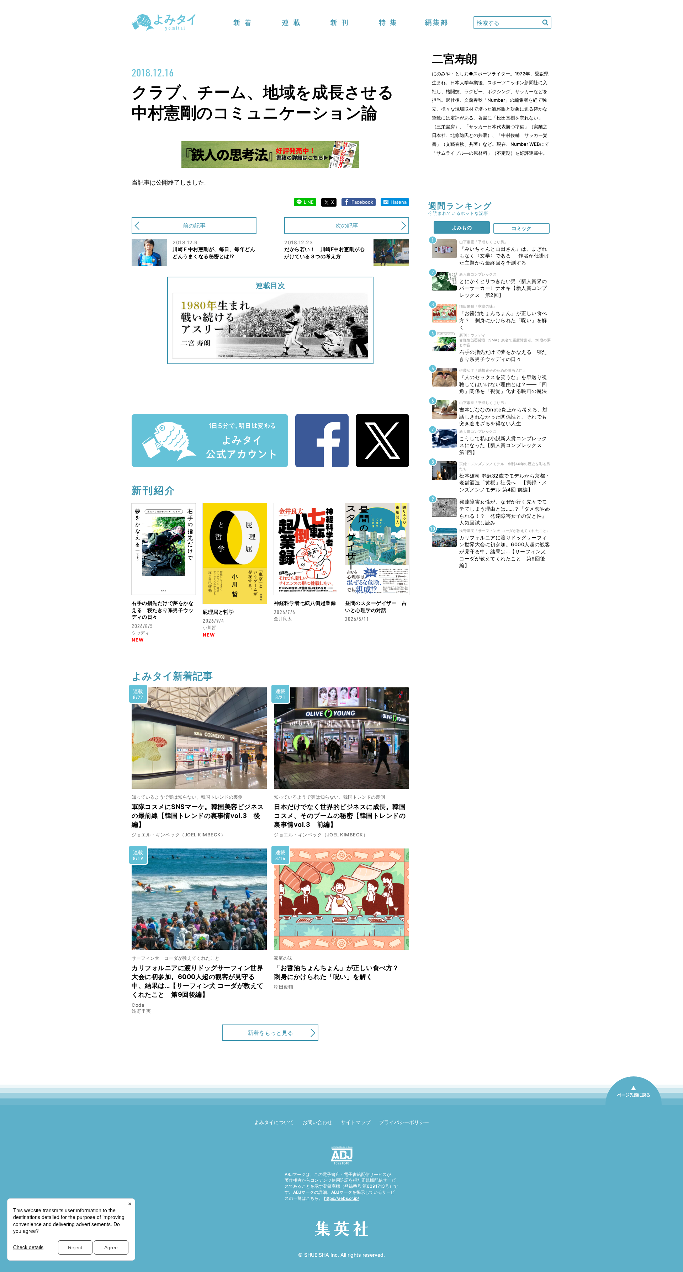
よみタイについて (274, 1122)
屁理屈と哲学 (218, 612)
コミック (521, 228)
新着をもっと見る (270, 1032)
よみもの (462, 227)
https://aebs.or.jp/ (341, 1198)
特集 (387, 22)
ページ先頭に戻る (633, 1104)
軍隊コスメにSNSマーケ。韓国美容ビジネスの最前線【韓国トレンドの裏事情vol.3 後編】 (198, 815)
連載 (291, 22)
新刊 (339, 22)
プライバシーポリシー (404, 1122)
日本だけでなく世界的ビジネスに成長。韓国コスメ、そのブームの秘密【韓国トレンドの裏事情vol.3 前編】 (340, 815)
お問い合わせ (317, 1122)
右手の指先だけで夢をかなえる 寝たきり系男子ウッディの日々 (163, 610)
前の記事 (194, 225)
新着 (242, 22)
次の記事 (346, 225)
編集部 (436, 22)
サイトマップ (356, 1122)
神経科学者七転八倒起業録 (305, 603)
